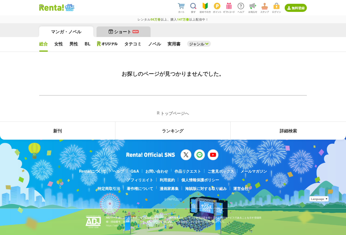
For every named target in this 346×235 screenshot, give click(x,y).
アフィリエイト (140, 179)
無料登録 (298, 7)
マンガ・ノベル (66, 31)
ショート (126, 31)
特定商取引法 (109, 188)
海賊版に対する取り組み (206, 188)
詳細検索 (288, 130)
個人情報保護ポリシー (200, 179)
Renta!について (92, 171)
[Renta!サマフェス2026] (69, 7)
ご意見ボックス (221, 171)
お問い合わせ (156, 171)
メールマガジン (254, 171)
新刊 (57, 130)
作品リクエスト (188, 171)
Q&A (135, 171)
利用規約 (167, 179)
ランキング (173, 130)
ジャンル (196, 43)
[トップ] (51, 7)
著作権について (140, 188)
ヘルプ (118, 171)
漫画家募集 (169, 188)
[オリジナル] (107, 43)
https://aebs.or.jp (115, 225)
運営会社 (240, 188)
